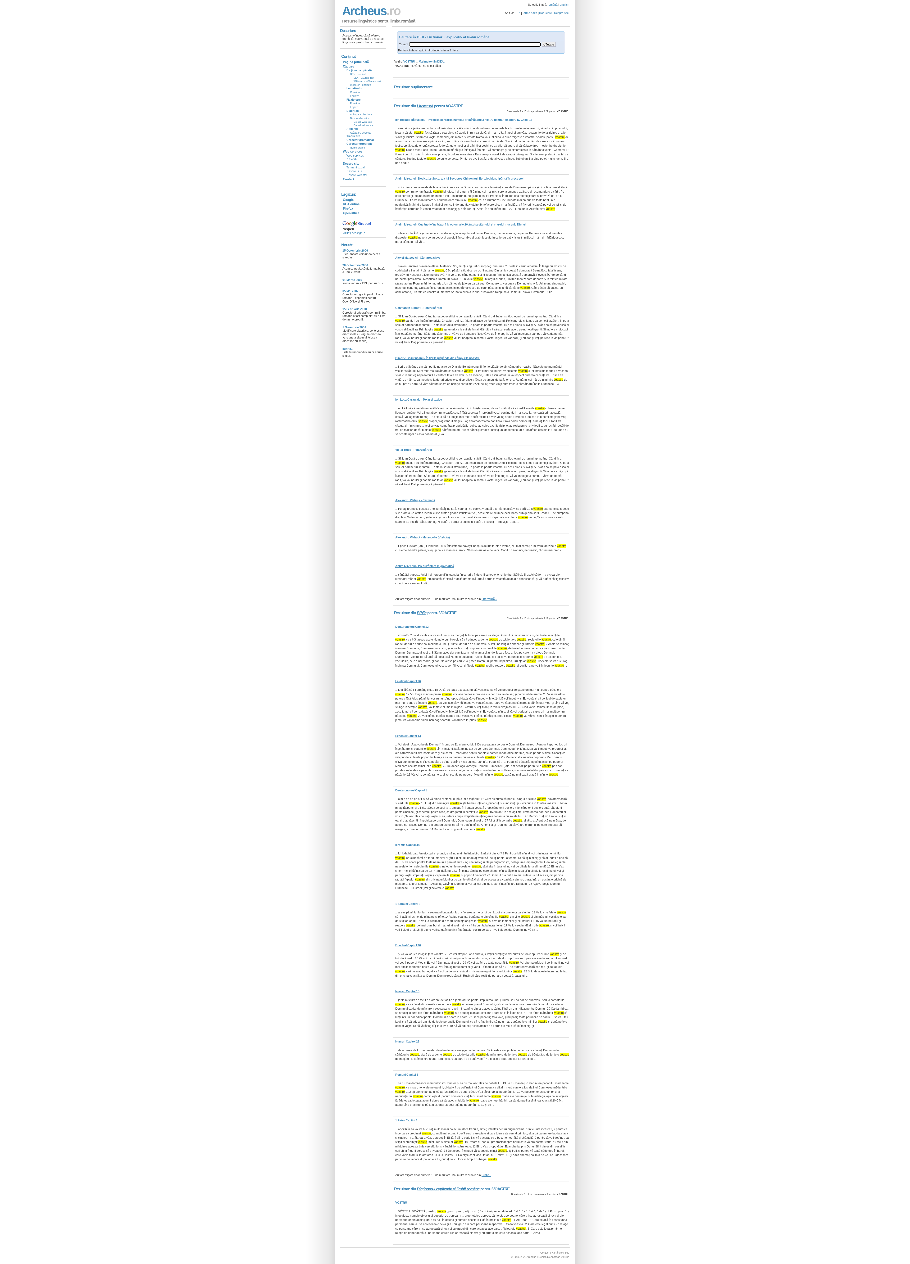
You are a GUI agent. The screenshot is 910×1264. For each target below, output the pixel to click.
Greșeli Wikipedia (363, 122)
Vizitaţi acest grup (353, 233)
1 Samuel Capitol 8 (407, 904)
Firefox (348, 208)
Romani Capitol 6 (406, 1074)
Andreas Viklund (560, 1256)
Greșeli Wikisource (363, 125)
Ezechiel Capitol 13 (408, 736)
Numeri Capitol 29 (407, 1041)
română (553, 4)
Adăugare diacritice (361, 114)
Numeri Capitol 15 (407, 991)
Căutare (348, 66)
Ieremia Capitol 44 (407, 845)
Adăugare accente (360, 132)
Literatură (425, 106)
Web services (355, 155)
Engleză (354, 96)
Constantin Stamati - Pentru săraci (418, 308)
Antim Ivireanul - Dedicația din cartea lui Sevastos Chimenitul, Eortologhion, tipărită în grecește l (459, 178)
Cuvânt (403, 44)
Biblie (421, 613)
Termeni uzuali (355, 167)
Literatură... (489, 599)
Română (355, 92)
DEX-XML (352, 159)
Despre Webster (356, 175)
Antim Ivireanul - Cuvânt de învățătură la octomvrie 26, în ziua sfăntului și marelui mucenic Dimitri (460, 224)
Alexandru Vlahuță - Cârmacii (415, 500)
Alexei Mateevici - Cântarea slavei (418, 257)
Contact (348, 179)
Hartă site (557, 1252)
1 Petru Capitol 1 (406, 1120)
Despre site (561, 13)
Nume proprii (357, 147)
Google (348, 200)
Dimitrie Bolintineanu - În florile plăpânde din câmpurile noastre (437, 358)
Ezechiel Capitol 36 (408, 945)
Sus (567, 1252)
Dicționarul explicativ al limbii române (448, 1189)
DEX (517, 13)
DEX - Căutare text (364, 78)
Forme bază (529, 13)
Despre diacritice (359, 118)
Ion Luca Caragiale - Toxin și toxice (418, 399)
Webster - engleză (360, 84)
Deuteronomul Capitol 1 (411, 790)
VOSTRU (409, 61)
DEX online (351, 204)
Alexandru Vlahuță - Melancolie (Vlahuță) (422, 537)
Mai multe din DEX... (432, 61)
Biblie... (486, 1175)
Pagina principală (356, 62)
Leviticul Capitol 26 (408, 681)
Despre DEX (354, 171)
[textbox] (475, 44)
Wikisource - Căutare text (367, 81)
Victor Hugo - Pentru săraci (413, 449)
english (564, 4)
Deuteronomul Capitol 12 (412, 626)
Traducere (545, 13)
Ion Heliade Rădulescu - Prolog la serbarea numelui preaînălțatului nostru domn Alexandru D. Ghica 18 (463, 120)
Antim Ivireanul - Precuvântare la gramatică (424, 566)
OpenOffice (351, 213)
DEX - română (358, 74)
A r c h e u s (370, 11)
